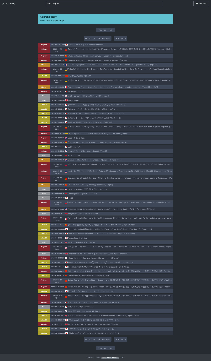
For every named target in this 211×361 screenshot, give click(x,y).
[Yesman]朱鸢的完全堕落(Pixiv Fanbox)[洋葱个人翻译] (89, 275)
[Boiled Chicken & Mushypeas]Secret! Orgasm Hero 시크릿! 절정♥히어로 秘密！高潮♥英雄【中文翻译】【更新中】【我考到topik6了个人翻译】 (124, 280)
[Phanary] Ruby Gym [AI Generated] (82, 193)
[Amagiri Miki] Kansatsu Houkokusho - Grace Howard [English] (93, 324)
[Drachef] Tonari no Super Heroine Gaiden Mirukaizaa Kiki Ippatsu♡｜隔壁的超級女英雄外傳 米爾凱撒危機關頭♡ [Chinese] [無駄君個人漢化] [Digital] (126, 49)
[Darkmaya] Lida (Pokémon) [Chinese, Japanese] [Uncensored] (93, 302)
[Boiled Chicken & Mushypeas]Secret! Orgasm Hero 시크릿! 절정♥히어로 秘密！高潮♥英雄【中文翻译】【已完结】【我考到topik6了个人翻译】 (124, 271)
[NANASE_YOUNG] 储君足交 (79, 76)
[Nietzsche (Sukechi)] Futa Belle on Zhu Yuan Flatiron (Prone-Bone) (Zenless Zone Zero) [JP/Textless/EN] (110, 229)
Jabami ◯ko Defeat (76, 138)
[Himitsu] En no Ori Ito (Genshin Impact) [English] (87, 151)
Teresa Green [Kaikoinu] (77, 238)
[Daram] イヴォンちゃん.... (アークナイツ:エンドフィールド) (91, 291)
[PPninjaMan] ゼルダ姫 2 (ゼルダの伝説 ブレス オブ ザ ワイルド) (93, 320)
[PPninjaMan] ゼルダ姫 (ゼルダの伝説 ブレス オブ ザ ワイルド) (93, 329)
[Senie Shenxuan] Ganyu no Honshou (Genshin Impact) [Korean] (93, 258)
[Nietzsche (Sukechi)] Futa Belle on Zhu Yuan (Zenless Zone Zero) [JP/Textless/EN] (101, 233)
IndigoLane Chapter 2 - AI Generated (83, 213)
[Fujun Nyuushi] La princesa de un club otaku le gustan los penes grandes (98, 133)
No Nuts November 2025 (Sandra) (81, 242)
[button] (201, 3)
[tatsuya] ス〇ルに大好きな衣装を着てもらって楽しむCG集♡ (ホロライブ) (97, 105)
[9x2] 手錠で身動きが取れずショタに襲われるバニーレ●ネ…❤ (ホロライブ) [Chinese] (101, 225)
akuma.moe (8, 3)
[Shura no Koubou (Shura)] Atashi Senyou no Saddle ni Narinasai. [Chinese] (98, 56)
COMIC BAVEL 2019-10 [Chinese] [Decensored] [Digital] (90, 185)
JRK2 (71, 198)
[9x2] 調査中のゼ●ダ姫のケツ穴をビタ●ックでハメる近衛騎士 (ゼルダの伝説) (98, 267)
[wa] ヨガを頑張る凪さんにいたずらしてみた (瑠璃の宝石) (90, 122)
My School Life (74, 155)
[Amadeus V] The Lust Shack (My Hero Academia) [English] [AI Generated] (98, 254)
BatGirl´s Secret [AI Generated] (80, 307)
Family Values (73, 100)
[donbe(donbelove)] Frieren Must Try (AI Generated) (88, 96)
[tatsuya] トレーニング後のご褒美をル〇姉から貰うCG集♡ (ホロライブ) (96, 113)
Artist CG (44, 76)
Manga (43, 65)
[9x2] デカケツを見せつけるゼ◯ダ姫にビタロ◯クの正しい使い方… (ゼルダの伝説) (101, 262)
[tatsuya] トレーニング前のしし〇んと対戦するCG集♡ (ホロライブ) (94, 118)
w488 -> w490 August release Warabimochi (86, 45)
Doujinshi (44, 45)
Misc (44, 96)
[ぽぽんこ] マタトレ (75, 147)
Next (111, 30)
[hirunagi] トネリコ (75, 91)
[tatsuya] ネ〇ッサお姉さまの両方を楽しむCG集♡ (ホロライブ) (93, 109)
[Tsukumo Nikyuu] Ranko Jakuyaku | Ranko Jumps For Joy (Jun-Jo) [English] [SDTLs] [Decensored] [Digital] (111, 209)
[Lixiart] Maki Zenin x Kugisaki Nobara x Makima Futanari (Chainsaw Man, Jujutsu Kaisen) (103, 316)
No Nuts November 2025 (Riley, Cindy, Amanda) (87, 189)
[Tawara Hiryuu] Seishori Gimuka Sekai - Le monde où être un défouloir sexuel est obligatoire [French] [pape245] (113, 65)
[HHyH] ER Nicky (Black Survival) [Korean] (84, 311)
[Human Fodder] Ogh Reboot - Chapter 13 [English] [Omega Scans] (95, 160)
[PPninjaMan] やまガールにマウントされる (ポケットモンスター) (94, 333)
